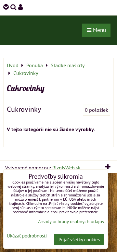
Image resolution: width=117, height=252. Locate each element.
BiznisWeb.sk (66, 167)
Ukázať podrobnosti (27, 236)
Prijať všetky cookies (79, 239)
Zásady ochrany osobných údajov (71, 221)
